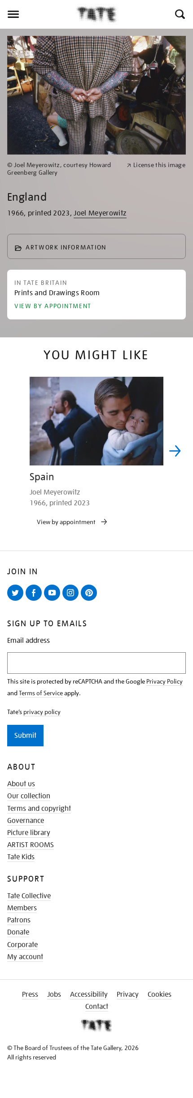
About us (21, 783)
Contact (96, 1006)
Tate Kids (21, 857)
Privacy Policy (164, 681)
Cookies (159, 994)
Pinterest (90, 600)
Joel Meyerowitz (100, 213)
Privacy (128, 994)
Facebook (35, 600)
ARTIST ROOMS (30, 844)
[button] (179, 14)
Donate (18, 932)
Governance (25, 820)
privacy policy (42, 712)
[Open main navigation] (38, 14)
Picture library (28, 832)
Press (30, 994)
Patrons (19, 920)
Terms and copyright (39, 808)
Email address (28, 641)
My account (25, 956)
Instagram (72, 600)
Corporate (22, 944)
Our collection (28, 796)
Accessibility (89, 994)
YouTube (54, 600)
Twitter (17, 600)
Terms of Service (41, 693)
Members (22, 908)
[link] (63, 169)
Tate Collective (29, 895)
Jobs (54, 994)
